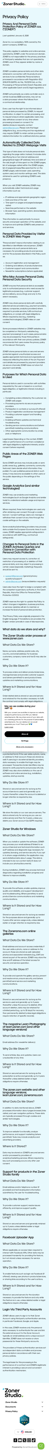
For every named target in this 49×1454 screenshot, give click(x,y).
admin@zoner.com (11, 128)
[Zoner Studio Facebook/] (15, 1440)
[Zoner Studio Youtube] (20, 1440)
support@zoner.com (14, 576)
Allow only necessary (24, 747)
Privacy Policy (11, 1411)
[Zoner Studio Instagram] (29, 1440)
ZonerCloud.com (30, 1447)
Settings (24, 741)
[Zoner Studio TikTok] (33, 1440)
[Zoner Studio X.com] (24, 1440)
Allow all (25, 734)
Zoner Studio (11, 1402)
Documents (10, 1407)
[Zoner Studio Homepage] (14, 3)
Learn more (9, 727)
